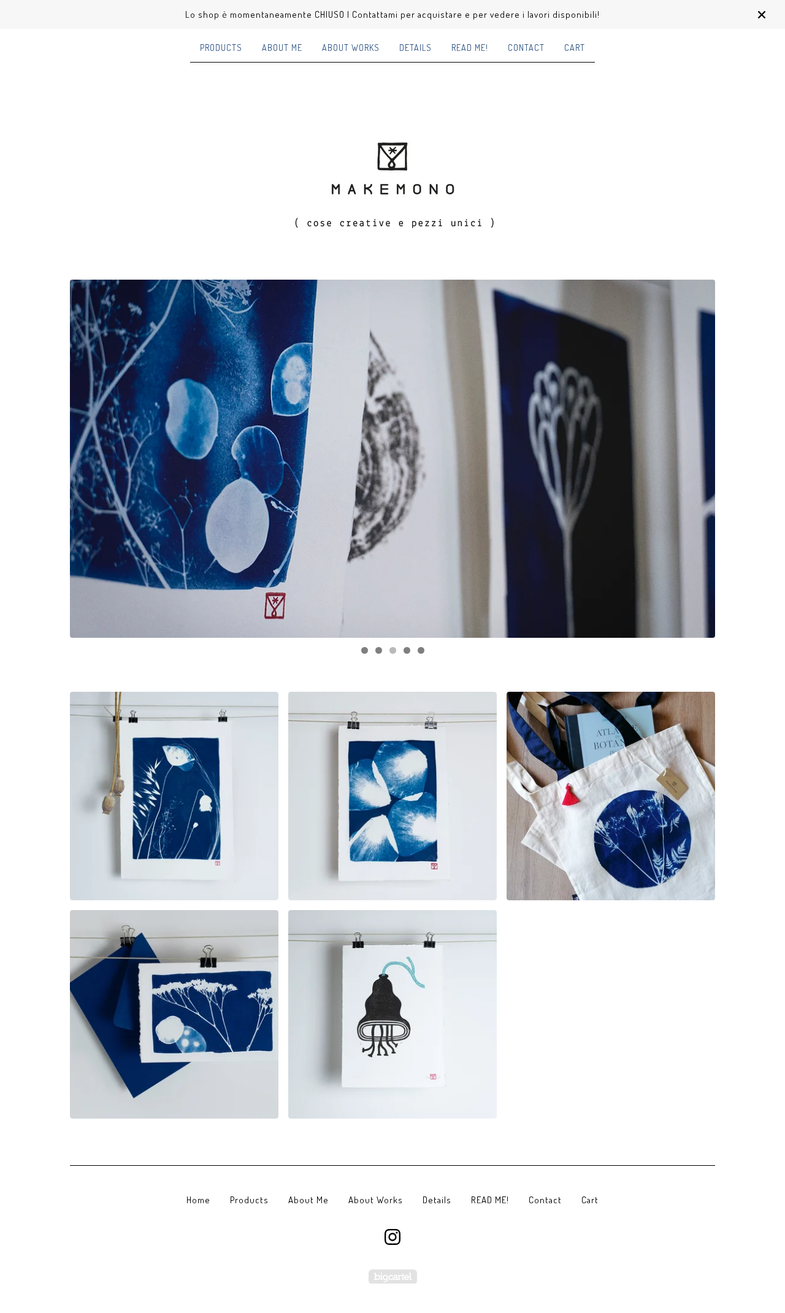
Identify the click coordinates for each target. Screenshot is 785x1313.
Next (694, 458)
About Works (351, 47)
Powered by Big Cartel (393, 1276)
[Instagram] (392, 1237)
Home (198, 1200)
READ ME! (469, 47)
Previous (91, 458)
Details (415, 47)
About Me (282, 47)
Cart (574, 47)
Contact (526, 47)
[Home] (392, 170)
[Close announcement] (761, 14)
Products (221, 47)
